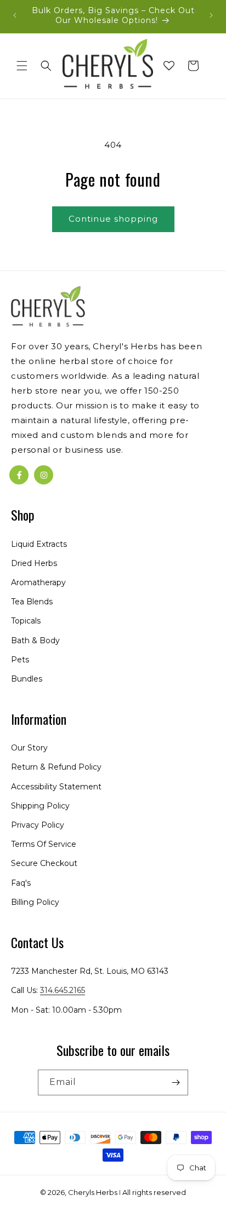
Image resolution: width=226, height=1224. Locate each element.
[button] (22, 66)
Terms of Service (43, 844)
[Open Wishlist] (169, 66)
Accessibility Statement (56, 787)
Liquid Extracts (39, 544)
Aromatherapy (38, 582)
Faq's (21, 883)
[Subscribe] (175, 1082)
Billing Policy (35, 902)
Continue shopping (113, 218)
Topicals (26, 621)
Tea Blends (32, 602)
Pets (20, 660)
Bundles (26, 679)
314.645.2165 (62, 990)
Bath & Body (35, 640)
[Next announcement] (211, 15)
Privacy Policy (37, 825)
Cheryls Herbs (92, 1192)
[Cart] (193, 66)
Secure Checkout (44, 863)
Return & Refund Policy (56, 767)
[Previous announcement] (15, 15)
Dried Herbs (34, 563)
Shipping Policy (40, 806)
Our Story (29, 748)
